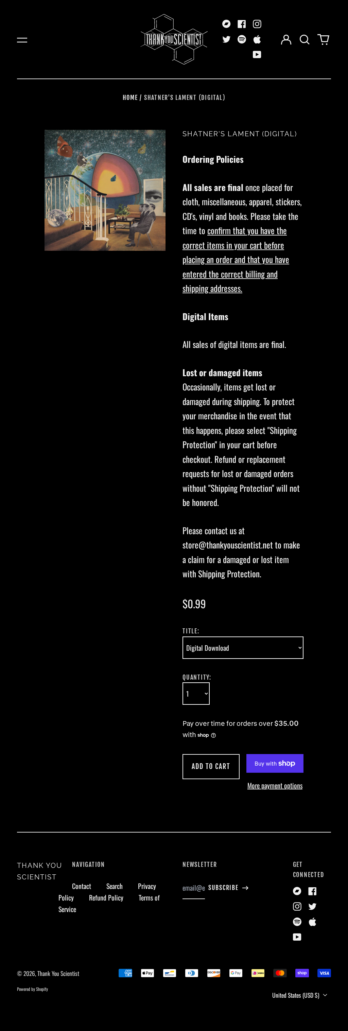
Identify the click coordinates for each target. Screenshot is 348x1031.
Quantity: (196, 677)
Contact (81, 886)
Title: (190, 631)
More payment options (274, 785)
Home (130, 97)
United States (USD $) (296, 995)
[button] (304, 39)
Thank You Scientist (58, 973)
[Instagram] (257, 24)
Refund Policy (106, 897)
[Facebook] (242, 24)
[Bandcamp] (226, 24)
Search (114, 886)
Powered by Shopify (32, 989)
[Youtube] (257, 54)
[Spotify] (242, 39)
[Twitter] (226, 39)
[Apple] (257, 39)
